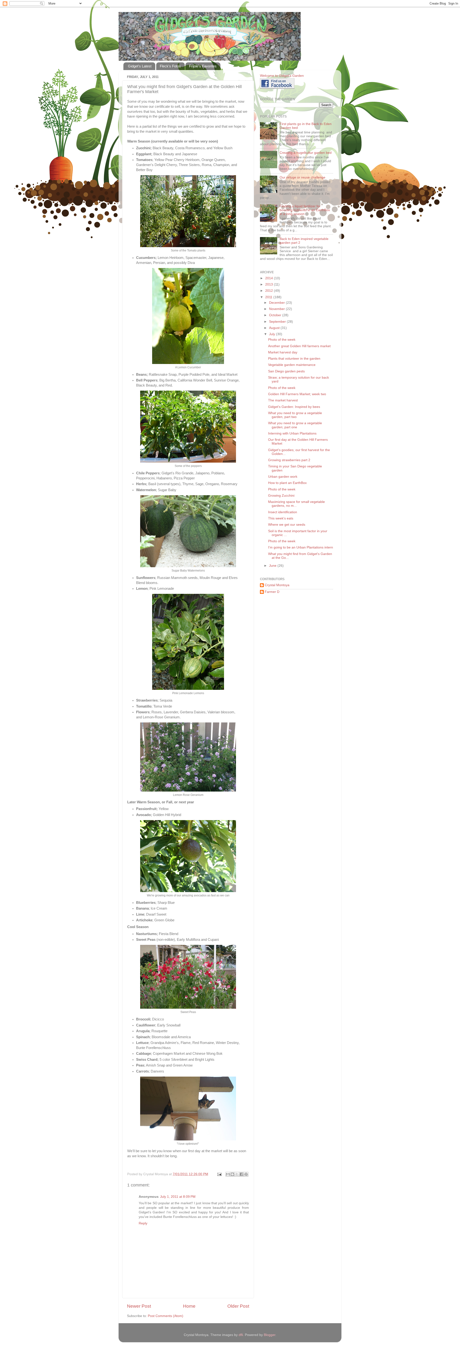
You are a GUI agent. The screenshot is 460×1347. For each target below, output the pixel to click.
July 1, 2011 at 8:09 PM (178, 1196)
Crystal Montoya (277, 585)
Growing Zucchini (281, 495)
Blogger (269, 1335)
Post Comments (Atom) (165, 1316)
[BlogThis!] (232, 1174)
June (273, 565)
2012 (269, 290)
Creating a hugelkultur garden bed (306, 153)
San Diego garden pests (286, 371)
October (275, 315)
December (277, 302)
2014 (269, 278)
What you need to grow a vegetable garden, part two (295, 415)
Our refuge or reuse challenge (302, 177)
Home (189, 1306)
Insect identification (282, 512)
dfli (241, 1335)
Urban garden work (282, 476)
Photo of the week (281, 339)
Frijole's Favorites (203, 66)
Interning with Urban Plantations (292, 433)
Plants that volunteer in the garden (294, 358)
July (272, 334)
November (277, 309)
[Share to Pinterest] (246, 1174)
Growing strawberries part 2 (289, 460)
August (275, 328)
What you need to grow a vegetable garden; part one (295, 425)
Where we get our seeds (286, 524)
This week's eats (280, 518)
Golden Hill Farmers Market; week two (297, 394)
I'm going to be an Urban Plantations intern (300, 547)
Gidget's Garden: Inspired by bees (294, 407)
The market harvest (283, 400)
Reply (143, 1223)
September (278, 321)
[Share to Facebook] (241, 1174)
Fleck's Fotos (170, 66)
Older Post (238, 1306)
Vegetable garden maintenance (292, 365)
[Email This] (227, 1174)
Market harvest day (282, 352)
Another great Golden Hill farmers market (299, 346)
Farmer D (272, 592)
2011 (269, 297)
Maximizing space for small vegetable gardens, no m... (296, 503)
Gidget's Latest (139, 66)
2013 (269, 284)
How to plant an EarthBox (287, 483)
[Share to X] (237, 1174)
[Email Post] (219, 1174)
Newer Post (139, 1306)
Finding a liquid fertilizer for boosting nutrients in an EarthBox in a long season (305, 210)
